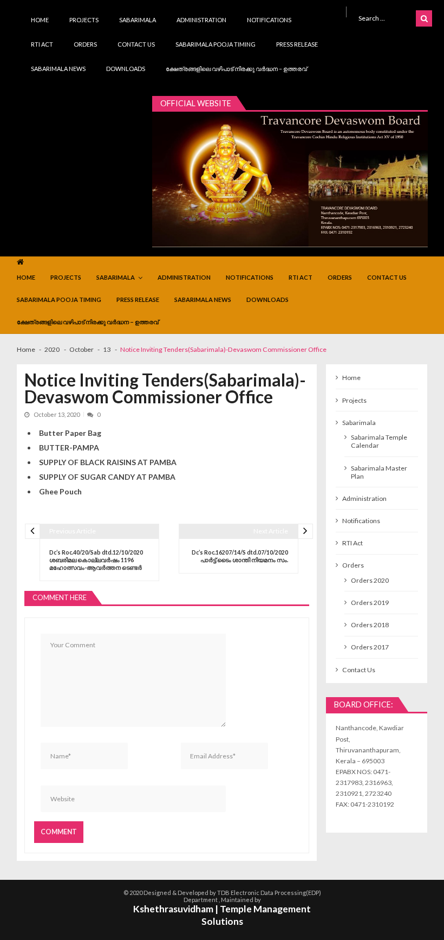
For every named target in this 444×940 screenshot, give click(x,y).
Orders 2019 (370, 602)
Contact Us (136, 44)
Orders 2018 (370, 625)
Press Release (297, 44)
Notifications (269, 19)
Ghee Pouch (60, 491)
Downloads (125, 68)
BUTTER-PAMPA (69, 447)
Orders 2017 (370, 647)
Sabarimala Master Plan (379, 472)
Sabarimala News (58, 68)
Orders (85, 44)
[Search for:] (385, 17)
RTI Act (42, 44)
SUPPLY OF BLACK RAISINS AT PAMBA (108, 462)
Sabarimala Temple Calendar (379, 441)
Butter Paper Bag (70, 432)
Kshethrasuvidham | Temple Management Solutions (222, 915)
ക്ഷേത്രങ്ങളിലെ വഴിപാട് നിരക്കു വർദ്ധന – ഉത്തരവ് (236, 68)
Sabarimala (137, 19)
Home (40, 19)
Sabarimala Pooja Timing (215, 44)
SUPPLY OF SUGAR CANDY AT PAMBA (107, 476)
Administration (201, 19)
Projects (84, 19)
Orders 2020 (370, 580)
